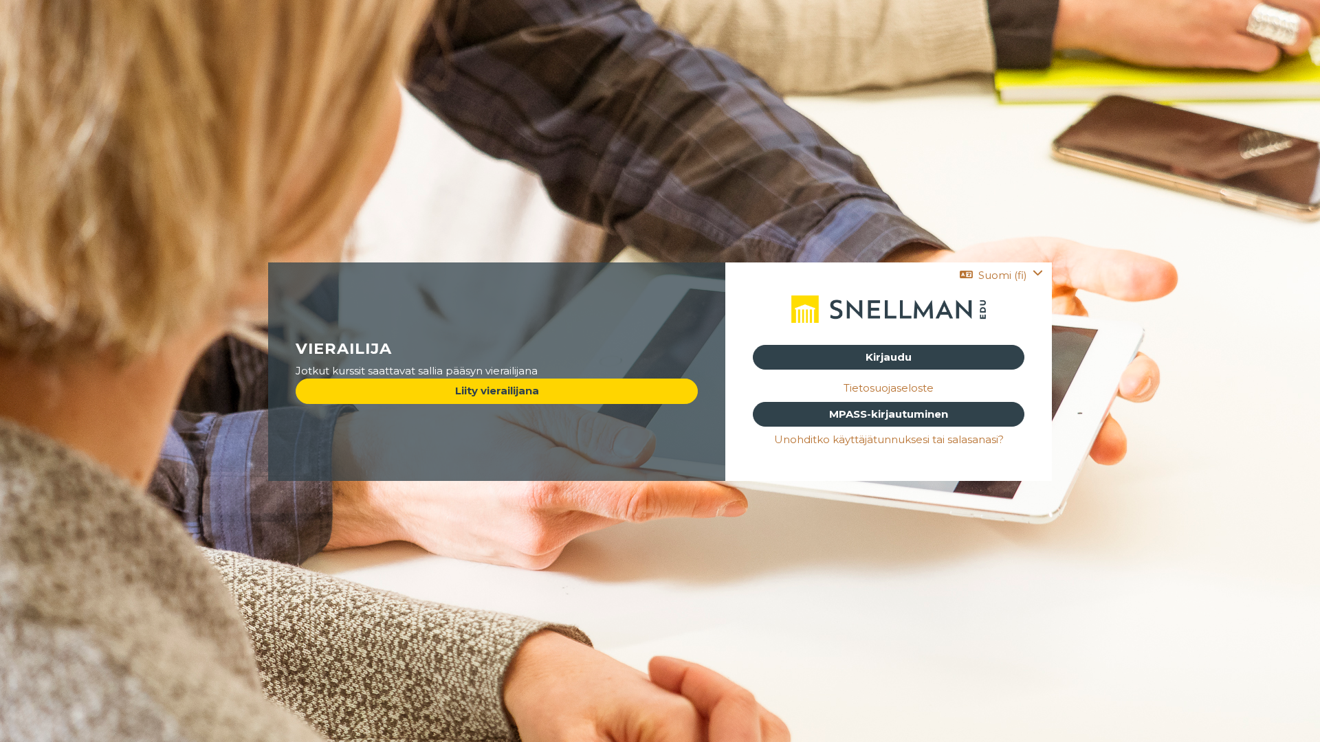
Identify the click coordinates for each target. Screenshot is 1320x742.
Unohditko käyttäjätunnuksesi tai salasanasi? (889, 439)
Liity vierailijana (497, 390)
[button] (1001, 275)
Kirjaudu (889, 356)
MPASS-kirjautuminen (888, 413)
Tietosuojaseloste (889, 387)
